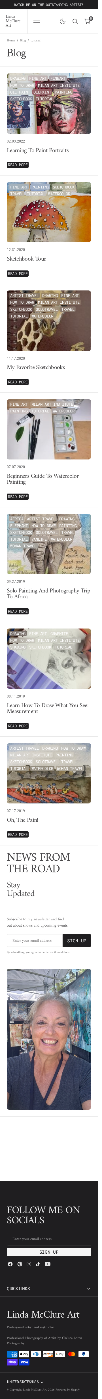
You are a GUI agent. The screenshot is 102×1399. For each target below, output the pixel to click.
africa (16, 518)
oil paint (20, 92)
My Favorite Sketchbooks (36, 368)
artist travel (24, 295)
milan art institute (59, 85)
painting (63, 92)
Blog (23, 41)
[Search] (75, 21)
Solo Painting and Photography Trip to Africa (48, 594)
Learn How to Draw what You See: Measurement (47, 709)
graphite (59, 633)
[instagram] (29, 1264)
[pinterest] (19, 1264)
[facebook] (10, 1264)
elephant (19, 525)
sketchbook (21, 98)
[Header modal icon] (36, 21)
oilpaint (42, 92)
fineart (58, 78)
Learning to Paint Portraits (38, 151)
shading (18, 647)
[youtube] (47, 1264)
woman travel (23, 546)
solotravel (47, 309)
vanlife (39, 539)
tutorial (44, 98)
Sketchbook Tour (26, 259)
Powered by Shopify (68, 1390)
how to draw (22, 85)
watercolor (59, 193)
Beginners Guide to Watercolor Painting (42, 480)
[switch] (61, 20)
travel (16, 193)
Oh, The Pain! (22, 821)
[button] (36, 21)
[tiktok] (38, 1264)
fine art (38, 78)
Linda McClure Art (34, 1390)
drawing (18, 78)
